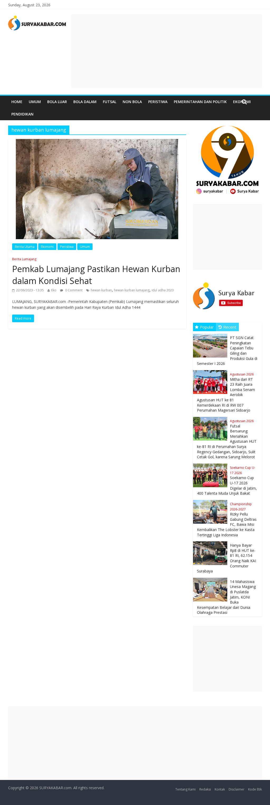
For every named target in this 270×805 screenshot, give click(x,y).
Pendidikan (22, 114)
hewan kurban (101, 290)
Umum (35, 101)
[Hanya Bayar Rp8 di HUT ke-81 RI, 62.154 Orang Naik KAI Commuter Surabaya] (211, 541)
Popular (207, 327)
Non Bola (132, 101)
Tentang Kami (185, 789)
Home (16, 101)
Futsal (109, 101)
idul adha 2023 (163, 290)
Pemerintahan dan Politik (200, 101)
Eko (53, 290)
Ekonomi (47, 246)
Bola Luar (57, 101)
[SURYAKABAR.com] (37, 17)
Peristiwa (157, 101)
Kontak (220, 789)
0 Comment (73, 290)
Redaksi (205, 789)
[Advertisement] (166, 51)
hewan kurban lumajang (132, 290)
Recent (229, 327)
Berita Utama (25, 246)
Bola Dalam (85, 101)
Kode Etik (255, 789)
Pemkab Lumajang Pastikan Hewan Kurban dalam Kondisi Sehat (96, 271)
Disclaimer (236, 789)
